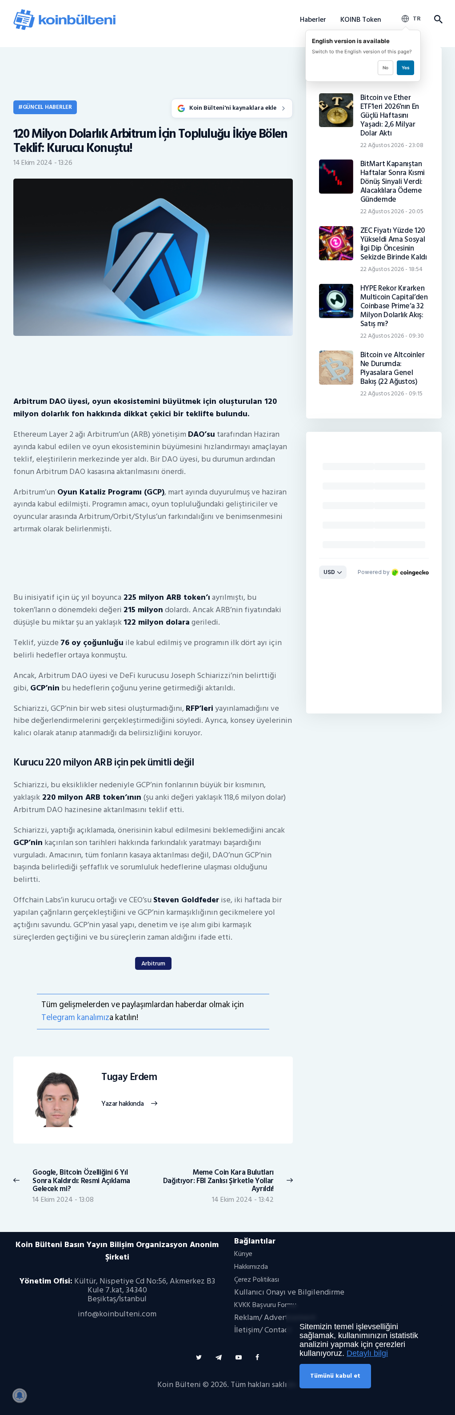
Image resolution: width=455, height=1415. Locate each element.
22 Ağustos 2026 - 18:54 (391, 269)
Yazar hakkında (122, 1104)
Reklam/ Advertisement (275, 1317)
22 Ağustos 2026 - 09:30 (392, 336)
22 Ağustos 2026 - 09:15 (391, 393)
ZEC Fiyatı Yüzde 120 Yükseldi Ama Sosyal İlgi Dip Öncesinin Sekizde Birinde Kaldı (393, 244)
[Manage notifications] (19, 1395)
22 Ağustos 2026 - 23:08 (391, 145)
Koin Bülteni (179, 1384)
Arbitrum (153, 963)
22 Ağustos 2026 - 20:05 (391, 211)
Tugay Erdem (129, 1077)
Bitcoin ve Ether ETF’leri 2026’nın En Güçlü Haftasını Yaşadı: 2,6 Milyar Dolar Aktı (389, 115)
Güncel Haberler (47, 107)
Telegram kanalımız (75, 1017)
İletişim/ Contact (262, 1329)
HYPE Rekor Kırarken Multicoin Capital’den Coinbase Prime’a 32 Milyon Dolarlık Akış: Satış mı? (394, 306)
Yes (405, 67)
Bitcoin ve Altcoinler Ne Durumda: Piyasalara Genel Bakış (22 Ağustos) (392, 368)
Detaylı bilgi (367, 1353)
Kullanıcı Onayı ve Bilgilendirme (289, 1292)
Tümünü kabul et (335, 1376)
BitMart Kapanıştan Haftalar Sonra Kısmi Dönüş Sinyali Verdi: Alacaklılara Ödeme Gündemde (392, 181)
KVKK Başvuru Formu (265, 1305)
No (385, 67)
